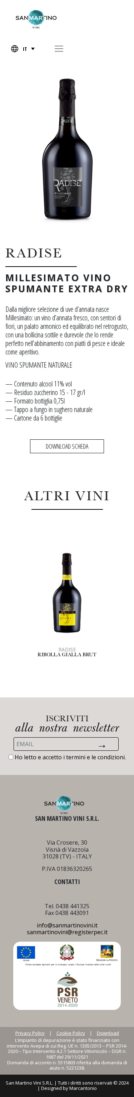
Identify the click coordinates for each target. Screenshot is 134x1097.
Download (108, 1033)
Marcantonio (83, 1088)
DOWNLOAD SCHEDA (67, 446)
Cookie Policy (70, 1033)
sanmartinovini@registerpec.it (67, 932)
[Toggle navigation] (59, 49)
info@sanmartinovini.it (67, 925)
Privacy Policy (30, 1033)
